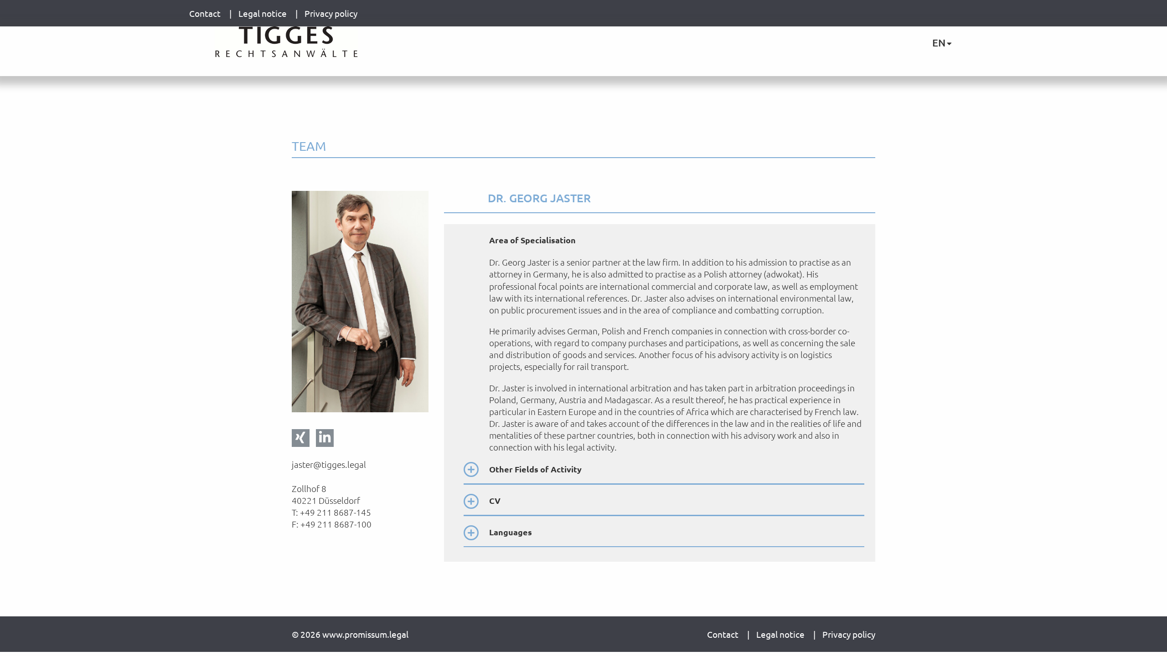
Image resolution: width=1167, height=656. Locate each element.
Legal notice (263, 13)
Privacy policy (331, 13)
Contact (205, 13)
